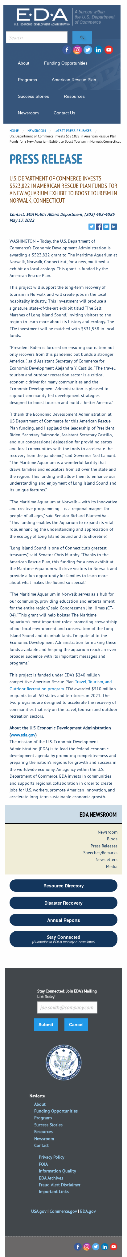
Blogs (112, 839)
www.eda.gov (23, 735)
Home (14, 131)
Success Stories (33, 96)
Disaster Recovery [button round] (63, 903)
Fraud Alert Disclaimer (59, 1185)
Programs (27, 79)
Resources (74, 96)
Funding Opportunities (66, 63)
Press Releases (104, 846)
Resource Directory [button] (63, 885)
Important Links (54, 1191)
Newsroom (28, 112)
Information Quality (57, 1171)
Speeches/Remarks (100, 852)
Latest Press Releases (73, 131)
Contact (41, 1145)
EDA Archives (51, 1178)
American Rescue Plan (74, 79)
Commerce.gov (63, 1211)
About (23, 63)
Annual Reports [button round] (63, 920)
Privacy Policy (51, 1157)
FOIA (43, 1164)
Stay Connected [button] (63, 939)
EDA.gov (88, 1211)
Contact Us (64, 112)
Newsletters (106, 859)
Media (111, 866)
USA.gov (38, 1211)
